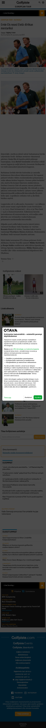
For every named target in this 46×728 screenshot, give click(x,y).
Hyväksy (38, 397)
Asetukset (28, 397)
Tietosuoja (7, 397)
